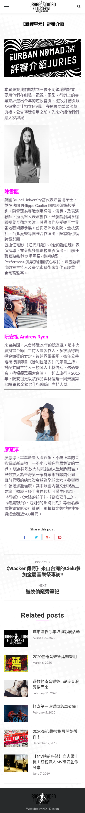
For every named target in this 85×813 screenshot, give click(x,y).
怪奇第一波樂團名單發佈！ (56, 706)
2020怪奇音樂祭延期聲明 (55, 656)
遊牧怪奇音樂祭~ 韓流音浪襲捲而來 (56, 684)
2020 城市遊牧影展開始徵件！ (55, 734)
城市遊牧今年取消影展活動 (56, 631)
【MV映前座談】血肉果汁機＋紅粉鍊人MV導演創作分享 (55, 762)
